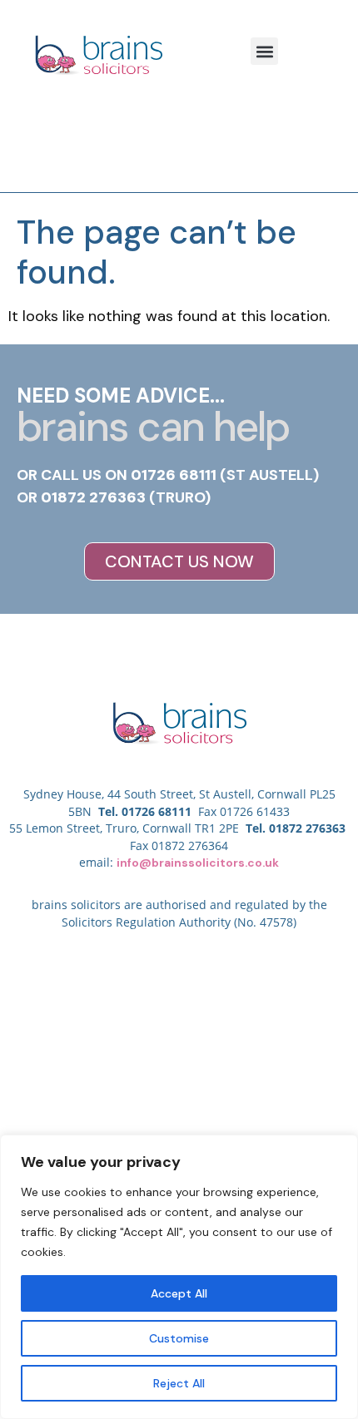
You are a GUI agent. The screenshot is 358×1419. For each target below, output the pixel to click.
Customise (179, 1338)
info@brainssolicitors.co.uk (198, 862)
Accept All (179, 1293)
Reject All (179, 1383)
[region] (179, 1277)
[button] (264, 51)
